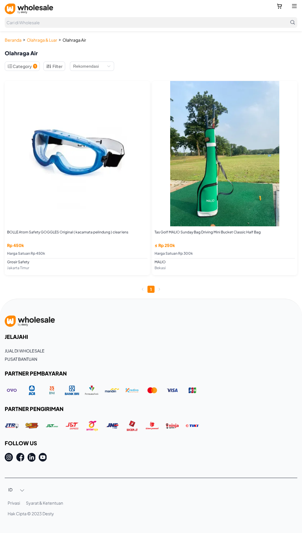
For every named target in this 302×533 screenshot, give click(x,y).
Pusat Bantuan (21, 359)
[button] (16, 490)
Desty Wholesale (29, 9)
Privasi (14, 503)
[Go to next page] (159, 289)
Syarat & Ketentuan (44, 503)
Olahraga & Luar (42, 40)
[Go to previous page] (142, 289)
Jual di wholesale (25, 350)
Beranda (13, 40)
